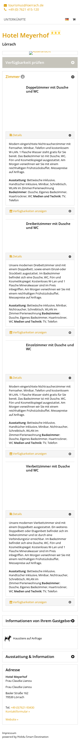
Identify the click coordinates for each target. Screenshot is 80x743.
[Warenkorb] (74, 19)
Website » (12, 719)
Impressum (9, 733)
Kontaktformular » (18, 711)
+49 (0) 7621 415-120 (23, 9)
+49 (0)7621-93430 (22, 707)
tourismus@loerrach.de (26, 5)
